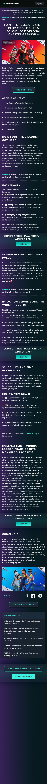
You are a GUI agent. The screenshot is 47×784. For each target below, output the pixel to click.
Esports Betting (31, 433)
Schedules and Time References (19, 117)
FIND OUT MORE (24, 90)
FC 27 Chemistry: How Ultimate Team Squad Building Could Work (21, 654)
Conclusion (9, 130)
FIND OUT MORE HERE (24, 605)
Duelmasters (6, 174)
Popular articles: (11, 615)
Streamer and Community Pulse (19, 108)
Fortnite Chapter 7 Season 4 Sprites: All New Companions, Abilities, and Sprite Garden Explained (21, 631)
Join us (23, 244)
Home (4, 11)
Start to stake (23, 676)
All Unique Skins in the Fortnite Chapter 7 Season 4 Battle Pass (23, 639)
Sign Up (39, 4)
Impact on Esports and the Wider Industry (23, 113)
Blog (10, 11)
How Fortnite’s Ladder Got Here (19, 103)
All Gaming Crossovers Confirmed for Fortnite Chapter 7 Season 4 (22, 622)
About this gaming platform (23, 669)
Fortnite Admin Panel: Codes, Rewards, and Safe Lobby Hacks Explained (23, 647)
